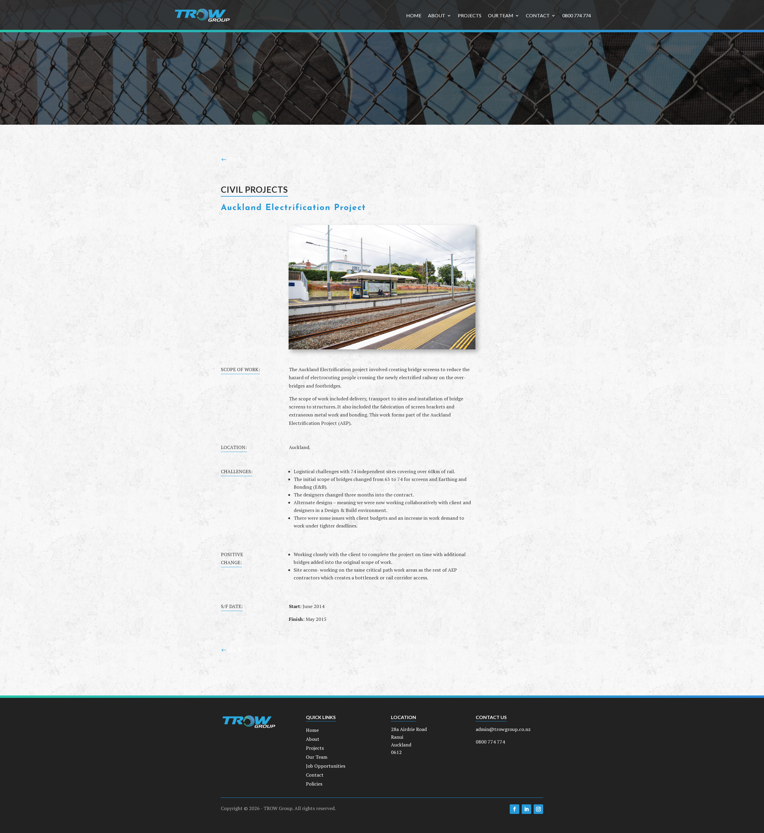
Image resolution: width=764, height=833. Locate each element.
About (436, 15)
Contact (538, 15)
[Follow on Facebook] (514, 809)
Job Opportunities (325, 766)
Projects (469, 15)
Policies (314, 784)
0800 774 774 (576, 15)
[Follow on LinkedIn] (526, 809)
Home (413, 15)
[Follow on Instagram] (538, 809)
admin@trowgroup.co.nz (503, 729)
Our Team (500, 15)
